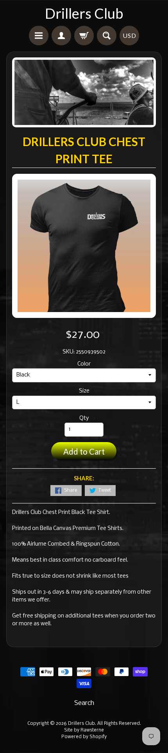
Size (84, 391)
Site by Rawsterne (84, 730)
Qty (84, 418)
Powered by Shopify (84, 737)
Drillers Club (84, 13)
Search (84, 703)
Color (84, 364)
